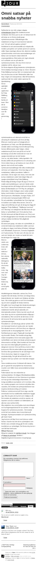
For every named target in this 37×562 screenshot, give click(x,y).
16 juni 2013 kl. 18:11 (12, 512)
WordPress (8, 558)
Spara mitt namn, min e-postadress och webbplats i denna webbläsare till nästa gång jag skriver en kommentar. (17, 493)
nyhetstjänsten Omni (8, 32)
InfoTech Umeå (21, 433)
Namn (28, 478)
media (7, 443)
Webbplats (29, 488)
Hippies (33, 558)
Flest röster (14, 506)
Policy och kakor (15, 556)
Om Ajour (7, 556)
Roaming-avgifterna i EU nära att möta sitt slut (29, 546)
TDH (18, 558)
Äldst (30, 506)
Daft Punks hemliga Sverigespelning (7, 545)
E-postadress (7, 482)
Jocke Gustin (10, 560)
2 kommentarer (5, 26)
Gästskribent (5, 24)
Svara (5, 520)
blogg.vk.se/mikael (9, 435)
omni (11, 443)
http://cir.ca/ (4, 517)
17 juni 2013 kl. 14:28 (12, 528)
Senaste (23, 506)
